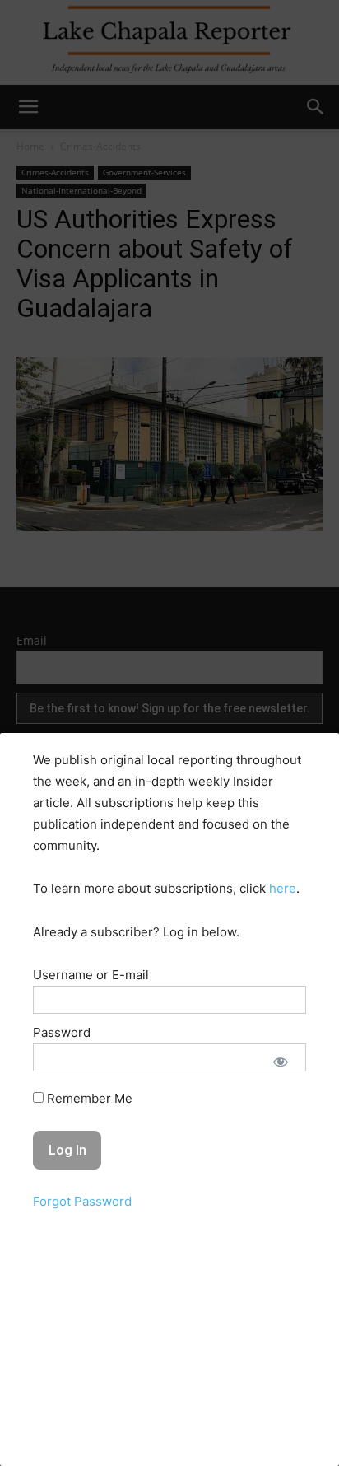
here (282, 888)
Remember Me (88, 1098)
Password (62, 1032)
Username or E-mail (91, 975)
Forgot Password (82, 1201)
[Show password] (280, 1061)
